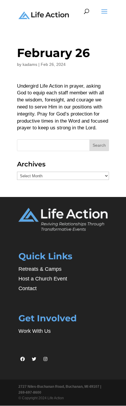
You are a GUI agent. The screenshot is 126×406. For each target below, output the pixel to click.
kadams (30, 64)
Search (99, 145)
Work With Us (34, 331)
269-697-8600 (29, 392)
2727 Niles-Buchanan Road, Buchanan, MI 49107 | (59, 387)
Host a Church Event (42, 279)
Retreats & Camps (40, 269)
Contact (27, 288)
